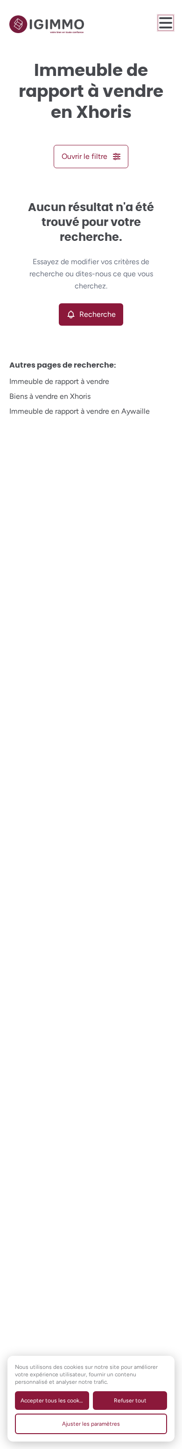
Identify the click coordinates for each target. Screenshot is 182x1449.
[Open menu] (165, 22)
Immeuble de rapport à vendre (59, 381)
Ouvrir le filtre (84, 156)
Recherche (97, 314)
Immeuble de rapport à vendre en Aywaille (79, 411)
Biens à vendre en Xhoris (50, 396)
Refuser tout (130, 1400)
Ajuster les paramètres (91, 1424)
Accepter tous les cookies (54, 1400)
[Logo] (46, 24)
